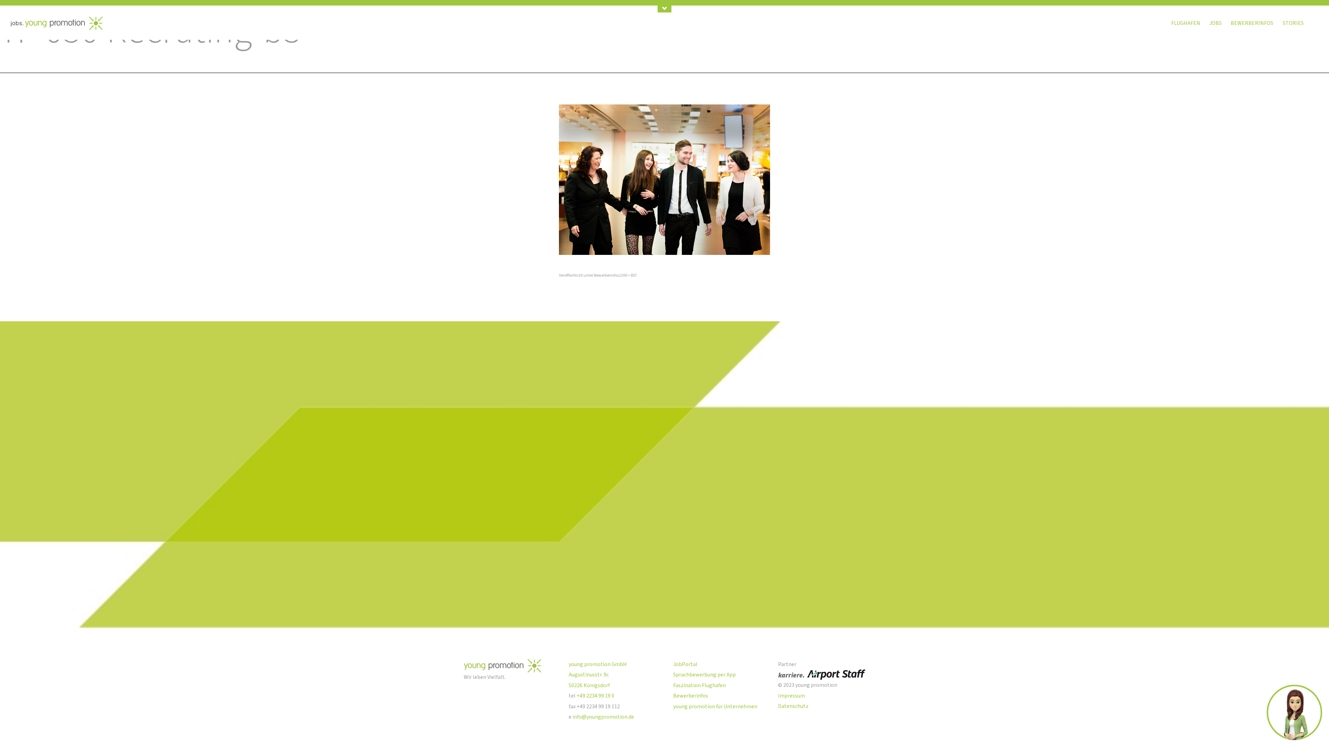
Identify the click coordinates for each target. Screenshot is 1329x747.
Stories (1293, 23)
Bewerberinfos (1252, 23)
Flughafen (1185, 23)
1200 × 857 (628, 275)
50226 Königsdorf (589, 685)
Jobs (1215, 23)
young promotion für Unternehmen (715, 706)
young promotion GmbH (598, 664)
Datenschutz (793, 706)
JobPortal (685, 664)
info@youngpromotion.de (603, 717)
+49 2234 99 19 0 (595, 696)
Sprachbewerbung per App (704, 675)
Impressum (791, 696)
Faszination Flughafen (699, 685)
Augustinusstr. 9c (589, 675)
